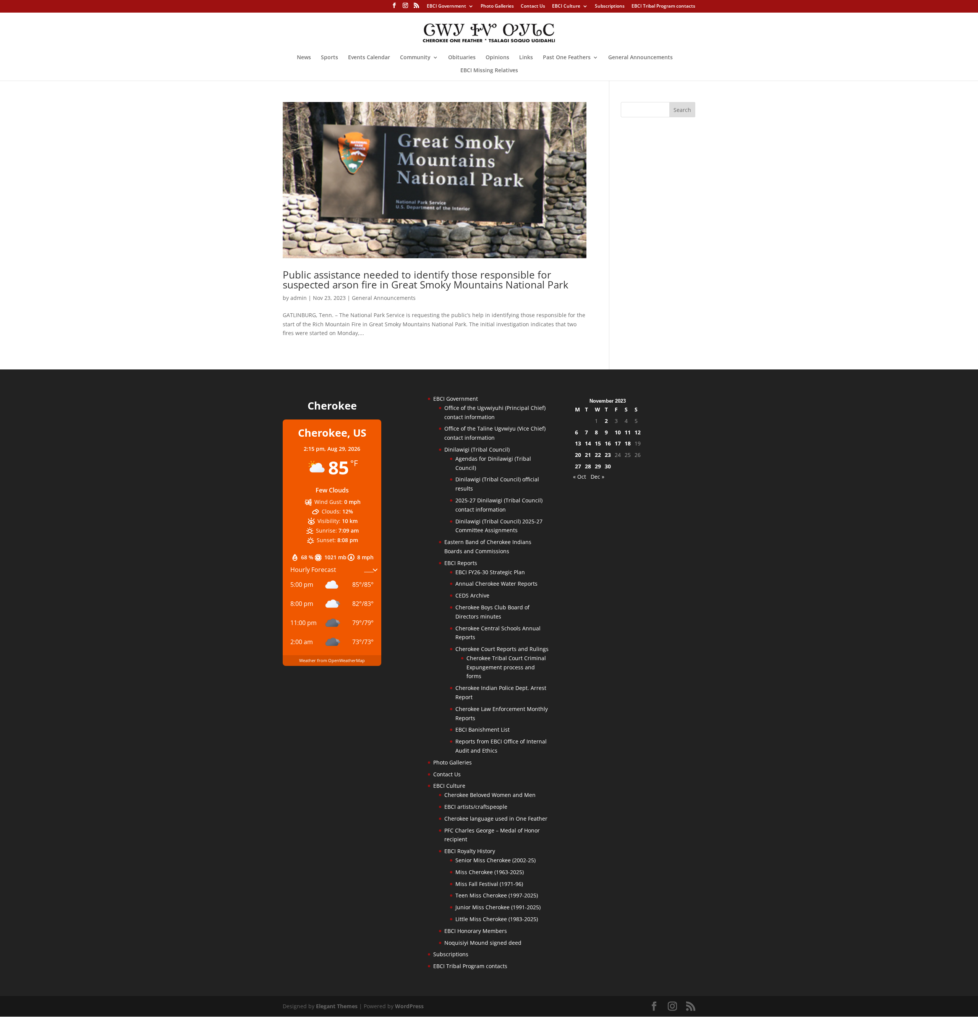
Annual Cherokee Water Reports (496, 583)
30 (608, 466)
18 (628, 443)
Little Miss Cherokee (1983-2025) (496, 919)
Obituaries (462, 58)
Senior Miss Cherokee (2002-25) (495, 860)
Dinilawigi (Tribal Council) (477, 449)
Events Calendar (369, 58)
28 (588, 466)
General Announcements (640, 58)
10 (618, 432)
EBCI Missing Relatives (489, 71)
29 (598, 466)
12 (638, 432)
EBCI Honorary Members (475, 930)
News (304, 58)
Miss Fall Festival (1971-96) (489, 883)
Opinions (497, 58)
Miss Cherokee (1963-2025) (489, 872)
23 (608, 454)
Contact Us (533, 6)
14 (588, 443)
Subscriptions (610, 6)
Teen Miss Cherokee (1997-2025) (496, 895)
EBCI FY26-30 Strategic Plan (490, 572)
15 (598, 443)
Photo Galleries (497, 6)
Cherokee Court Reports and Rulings (502, 649)
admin (298, 297)
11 (628, 432)
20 (578, 454)
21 (588, 454)
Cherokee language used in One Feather (495, 818)
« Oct (579, 476)
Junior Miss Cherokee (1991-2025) (498, 907)
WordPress (409, 1006)
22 (598, 454)
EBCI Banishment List (482, 729)
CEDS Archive (472, 595)
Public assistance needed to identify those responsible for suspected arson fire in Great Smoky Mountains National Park (428, 279)
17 (618, 443)
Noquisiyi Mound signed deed (482, 942)
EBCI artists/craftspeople (475, 806)
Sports (329, 58)
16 (608, 443)
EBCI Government (446, 6)
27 (578, 466)
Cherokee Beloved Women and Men (490, 794)
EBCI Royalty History (469, 851)
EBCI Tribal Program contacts (663, 6)
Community (415, 58)
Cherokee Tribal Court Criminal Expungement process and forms (506, 667)
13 (578, 443)
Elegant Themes (337, 1006)
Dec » (597, 476)
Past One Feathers (567, 58)
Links (526, 58)
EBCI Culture (566, 6)
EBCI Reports (460, 563)
